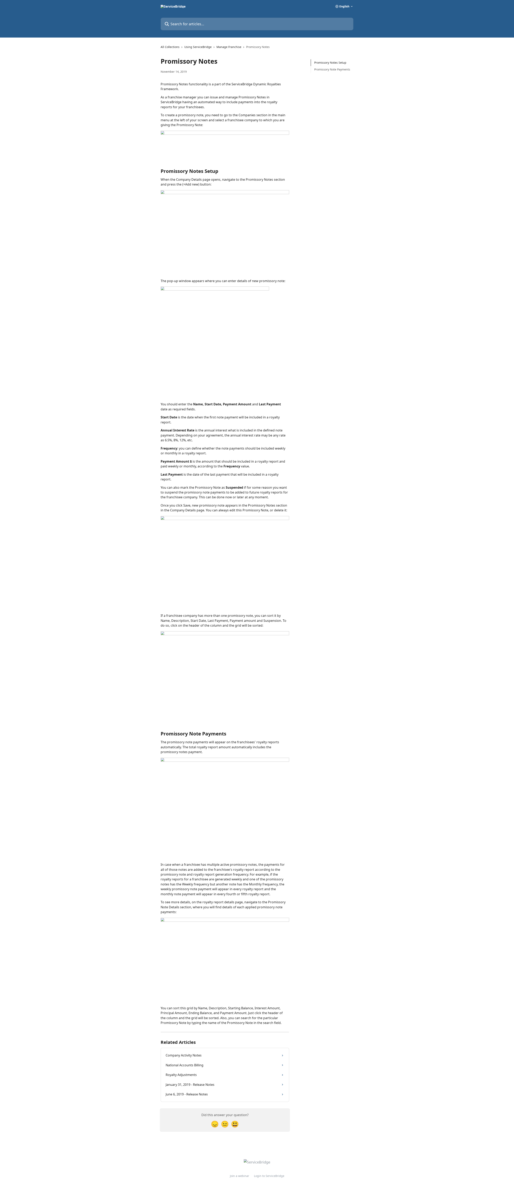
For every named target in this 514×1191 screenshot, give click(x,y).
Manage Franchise (228, 47)
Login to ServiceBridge (269, 1176)
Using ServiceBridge (198, 47)
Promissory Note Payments (332, 69)
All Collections (170, 47)
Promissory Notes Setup (330, 62)
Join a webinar (239, 1176)
